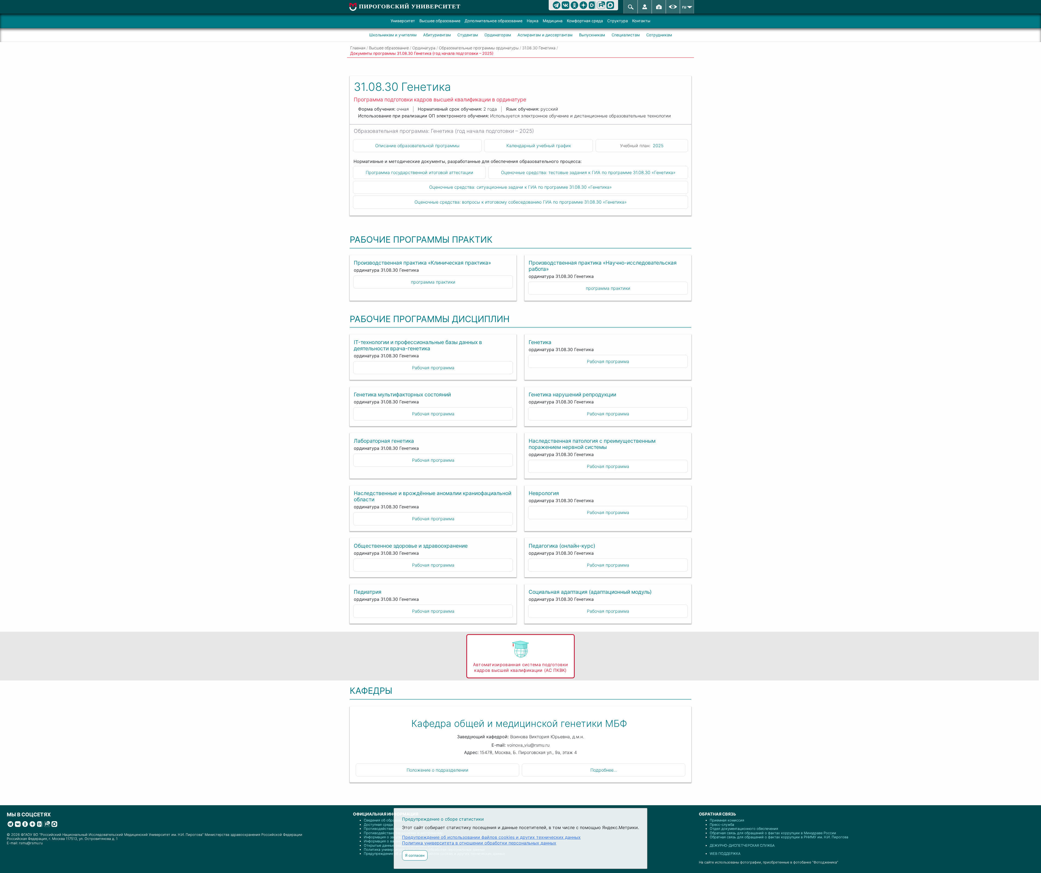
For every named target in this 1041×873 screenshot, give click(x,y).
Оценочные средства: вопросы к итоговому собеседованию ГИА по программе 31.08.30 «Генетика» (521, 202)
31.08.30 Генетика (538, 48)
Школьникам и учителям (393, 35)
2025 (658, 145)
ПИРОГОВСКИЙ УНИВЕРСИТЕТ (410, 6)
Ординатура (423, 48)
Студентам (467, 35)
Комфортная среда (585, 20)
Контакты (641, 20)
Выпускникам (592, 35)
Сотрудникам (659, 35)
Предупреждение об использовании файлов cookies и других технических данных (491, 837)
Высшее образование (439, 20)
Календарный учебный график (538, 145)
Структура (617, 20)
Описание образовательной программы (417, 145)
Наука (532, 20)
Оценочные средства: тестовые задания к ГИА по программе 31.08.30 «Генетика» (588, 172)
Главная (357, 48)
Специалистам (626, 35)
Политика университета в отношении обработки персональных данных (479, 843)
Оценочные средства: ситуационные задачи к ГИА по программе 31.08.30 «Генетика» (520, 187)
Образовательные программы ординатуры (479, 48)
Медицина (553, 20)
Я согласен (415, 855)
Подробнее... (603, 770)
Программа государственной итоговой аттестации (419, 172)
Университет (403, 20)
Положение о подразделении (437, 770)
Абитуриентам (437, 35)
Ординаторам (497, 35)
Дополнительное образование (493, 20)
